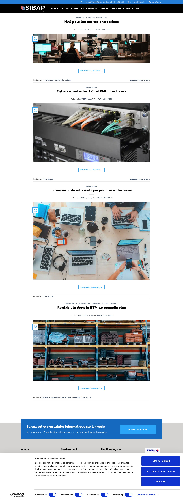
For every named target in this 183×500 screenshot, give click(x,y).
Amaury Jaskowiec (103, 29)
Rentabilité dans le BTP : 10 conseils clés (91, 308)
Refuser (161, 481)
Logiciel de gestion (89, 304)
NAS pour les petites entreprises (91, 22)
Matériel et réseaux (72, 8)
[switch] (78, 495)
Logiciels (53, 8)
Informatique (81, 18)
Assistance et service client (126, 8)
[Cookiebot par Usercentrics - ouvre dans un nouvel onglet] (17, 495)
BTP (66, 304)
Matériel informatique (97, 18)
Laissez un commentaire (140, 80)
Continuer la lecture (91, 71)
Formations (92, 8)
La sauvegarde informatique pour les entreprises (92, 190)
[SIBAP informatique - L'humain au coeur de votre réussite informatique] (33, 9)
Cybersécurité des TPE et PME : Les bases (91, 91)
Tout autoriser (160, 461)
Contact (105, 8)
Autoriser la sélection (160, 471)
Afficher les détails (146, 495)
